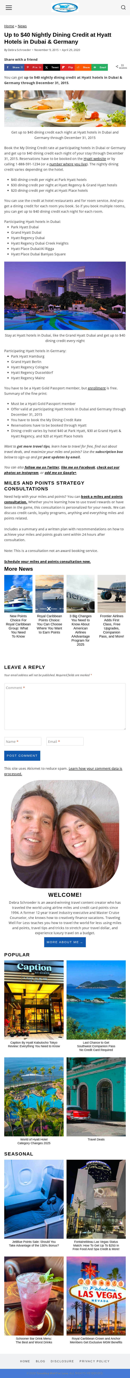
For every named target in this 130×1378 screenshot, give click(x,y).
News (22, 26)
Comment (15, 688)
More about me (63, 942)
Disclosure (62, 1361)
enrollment (97, 388)
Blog (41, 1361)
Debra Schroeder (19, 50)
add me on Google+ (61, 472)
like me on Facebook (78, 467)
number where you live (68, 164)
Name (12, 741)
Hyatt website (95, 158)
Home (9, 26)
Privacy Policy (95, 1361)
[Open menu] (8, 7)
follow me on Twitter (42, 467)
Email (54, 741)
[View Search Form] (123, 7)
